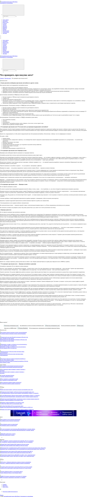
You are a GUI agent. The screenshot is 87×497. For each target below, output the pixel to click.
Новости (5, 28)
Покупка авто (6, 30)
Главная (4, 484)
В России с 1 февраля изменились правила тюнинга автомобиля (15, 463)
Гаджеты (5, 23)
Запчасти (5, 25)
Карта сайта (5, 486)
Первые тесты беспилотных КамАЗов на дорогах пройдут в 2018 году (16, 407)
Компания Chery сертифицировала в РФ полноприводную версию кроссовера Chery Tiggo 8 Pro (22, 449)
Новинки (5, 27)
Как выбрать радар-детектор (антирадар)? (9, 420)
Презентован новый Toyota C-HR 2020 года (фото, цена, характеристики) (17, 456)
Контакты (5, 485)
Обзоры (4, 29)
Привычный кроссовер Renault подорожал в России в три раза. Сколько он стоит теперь (13, 340)
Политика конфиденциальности (10, 491)
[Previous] (0, 386)
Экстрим (5, 33)
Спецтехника (6, 32)
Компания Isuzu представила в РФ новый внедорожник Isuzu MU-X (16, 452)
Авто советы (6, 19)
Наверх (1, 495)
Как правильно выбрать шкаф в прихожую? (10, 383)
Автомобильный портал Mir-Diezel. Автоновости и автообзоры (18, 496)
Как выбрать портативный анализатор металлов (11, 367)
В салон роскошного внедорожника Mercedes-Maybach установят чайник (17, 430)
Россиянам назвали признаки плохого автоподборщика (13, 333)
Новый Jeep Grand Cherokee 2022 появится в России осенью (14, 445)
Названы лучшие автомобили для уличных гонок (11, 400)
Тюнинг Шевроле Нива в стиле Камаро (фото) (11, 472)
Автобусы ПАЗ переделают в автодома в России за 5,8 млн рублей (15, 468)
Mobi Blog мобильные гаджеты (7, 435)
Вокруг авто (5, 22)
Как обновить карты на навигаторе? (8, 425)
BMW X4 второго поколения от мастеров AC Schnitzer (12, 477)
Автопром (5, 21)
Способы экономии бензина (6, 376)
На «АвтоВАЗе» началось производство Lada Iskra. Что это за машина (16, 442)
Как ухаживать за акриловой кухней (8, 380)
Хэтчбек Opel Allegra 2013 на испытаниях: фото (11, 403)
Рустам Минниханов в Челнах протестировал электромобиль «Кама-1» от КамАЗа (19, 393)
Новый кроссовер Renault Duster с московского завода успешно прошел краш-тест (19, 396)
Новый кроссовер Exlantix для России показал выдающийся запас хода (16, 389)
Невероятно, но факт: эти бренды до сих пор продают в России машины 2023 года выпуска (13, 347)
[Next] (1, 386)
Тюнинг (4, 24)
